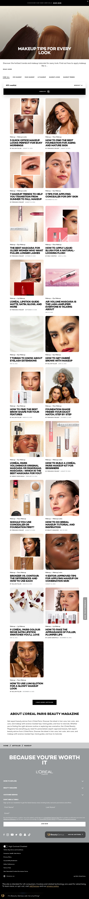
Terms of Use (7, 867)
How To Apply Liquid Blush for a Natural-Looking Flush (60, 250)
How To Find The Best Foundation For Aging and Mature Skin (60, 143)
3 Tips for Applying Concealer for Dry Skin (61, 195)
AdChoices (34, 886)
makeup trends (69, 77)
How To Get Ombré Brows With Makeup (58, 359)
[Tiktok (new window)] (29, 834)
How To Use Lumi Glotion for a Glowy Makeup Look (26, 686)
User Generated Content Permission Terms (15, 871)
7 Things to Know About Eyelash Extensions (26, 359)
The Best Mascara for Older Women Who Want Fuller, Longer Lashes (26, 250)
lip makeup (42, 77)
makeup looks (54, 77)
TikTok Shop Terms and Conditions (13, 849)
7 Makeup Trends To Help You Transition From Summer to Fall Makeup (26, 196)
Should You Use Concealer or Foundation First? (22, 524)
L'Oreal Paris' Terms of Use (51, 817)
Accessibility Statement (10, 860)
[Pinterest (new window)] (20, 834)
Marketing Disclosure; (9, 819)
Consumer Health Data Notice (12, 853)
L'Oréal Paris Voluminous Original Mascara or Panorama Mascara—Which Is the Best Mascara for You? (26, 467)
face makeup (29, 77)
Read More (7, 69)
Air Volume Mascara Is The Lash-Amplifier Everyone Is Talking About (60, 305)
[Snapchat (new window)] (25, 834)
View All (6, 77)
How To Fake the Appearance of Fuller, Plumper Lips (60, 632)
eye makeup (17, 77)
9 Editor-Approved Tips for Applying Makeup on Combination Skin (61, 578)
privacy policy (53, 886)
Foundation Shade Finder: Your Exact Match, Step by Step (58, 412)
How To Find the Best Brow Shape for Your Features (24, 412)
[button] (85, 608)
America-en (10, 876)
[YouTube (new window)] (12, 835)
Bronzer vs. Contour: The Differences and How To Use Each (24, 578)
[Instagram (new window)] (7, 834)
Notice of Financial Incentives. (67, 819)
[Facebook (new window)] (4, 835)
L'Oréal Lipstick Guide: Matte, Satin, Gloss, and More (26, 304)
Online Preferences (8, 864)
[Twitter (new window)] (16, 835)
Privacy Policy (7, 857)
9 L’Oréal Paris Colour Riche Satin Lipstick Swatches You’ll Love (25, 632)
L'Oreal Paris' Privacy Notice (47, 819)
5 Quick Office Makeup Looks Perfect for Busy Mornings (26, 143)
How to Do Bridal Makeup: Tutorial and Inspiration (60, 524)
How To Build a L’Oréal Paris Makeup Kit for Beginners (60, 465)
